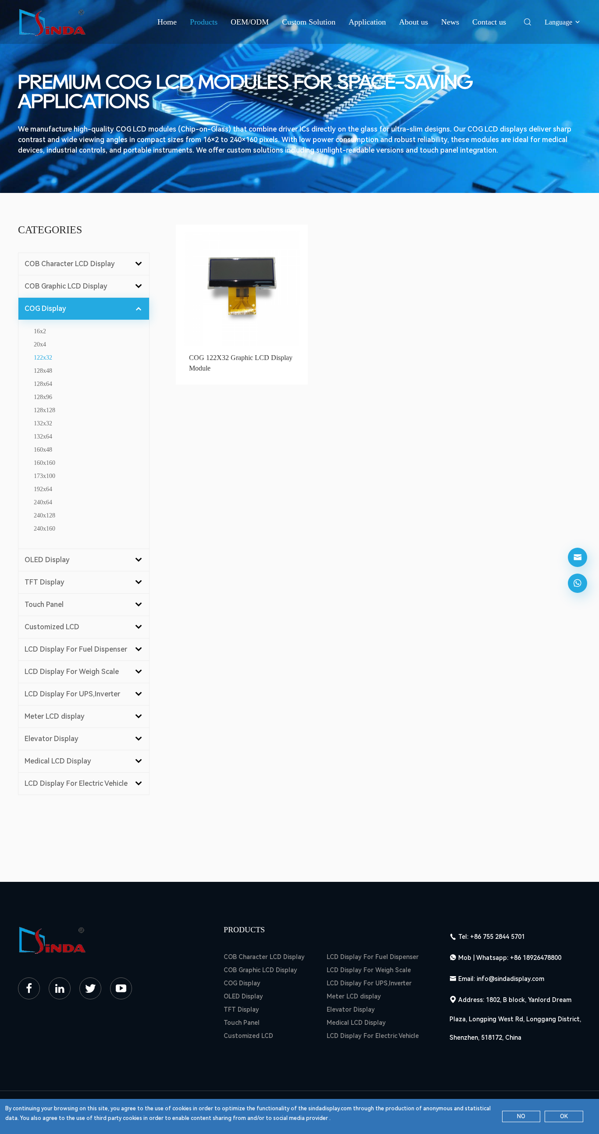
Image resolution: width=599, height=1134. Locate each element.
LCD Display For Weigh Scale (369, 970)
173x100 (44, 476)
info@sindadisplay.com (510, 978)
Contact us (489, 22)
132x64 (43, 436)
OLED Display (243, 996)
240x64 (43, 502)
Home (167, 22)
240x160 (44, 528)
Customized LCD (248, 1035)
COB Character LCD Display (264, 956)
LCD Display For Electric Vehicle (373, 1035)
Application (367, 22)
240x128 (44, 515)
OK (564, 1116)
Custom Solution (308, 22)
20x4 (40, 344)
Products (203, 22)
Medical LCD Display (356, 1022)
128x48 (43, 370)
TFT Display (241, 1009)
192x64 (43, 489)
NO (521, 1116)
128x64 (43, 384)
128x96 (43, 397)
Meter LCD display (354, 996)
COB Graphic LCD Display (260, 970)
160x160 (44, 463)
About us (413, 22)
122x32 (43, 357)
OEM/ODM (250, 22)
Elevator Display (351, 1009)
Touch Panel (242, 1022)
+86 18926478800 (535, 957)
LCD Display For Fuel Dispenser (373, 956)
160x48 (43, 449)
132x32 (43, 423)
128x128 (44, 410)
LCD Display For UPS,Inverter (369, 983)
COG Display (242, 983)
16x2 (40, 331)
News (450, 22)
